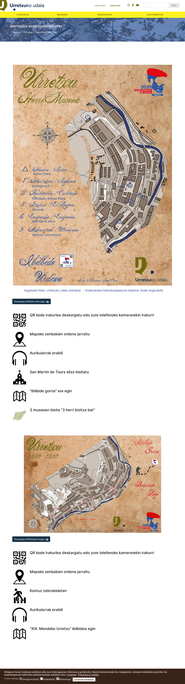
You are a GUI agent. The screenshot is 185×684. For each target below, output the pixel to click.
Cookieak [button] (71, 675)
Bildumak (62, 14)
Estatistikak (49, 679)
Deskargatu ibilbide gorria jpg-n (30, 539)
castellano (100, 6)
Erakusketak (104, 14)
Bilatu (174, 5)
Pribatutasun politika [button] (88, 675)
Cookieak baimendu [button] (84, 679)
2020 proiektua (155, 14)
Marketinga (65, 679)
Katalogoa (23, 14)
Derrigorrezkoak (30, 679)
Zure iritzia (115, 6)
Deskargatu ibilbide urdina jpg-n (30, 301)
